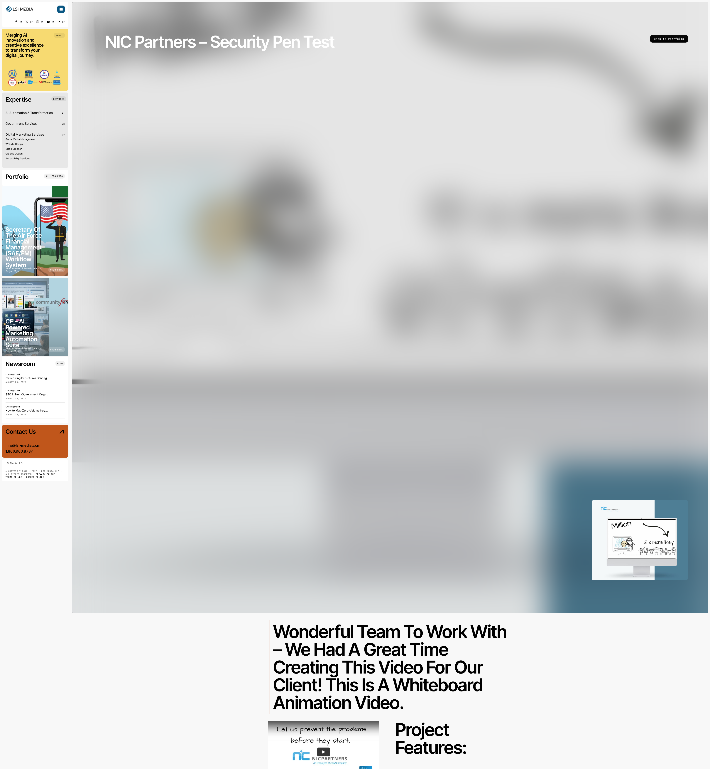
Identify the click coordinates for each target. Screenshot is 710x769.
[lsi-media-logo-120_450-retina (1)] (19, 7)
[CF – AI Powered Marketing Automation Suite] (35, 317)
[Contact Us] (58, 442)
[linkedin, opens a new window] (61, 21)
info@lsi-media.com (23, 445)
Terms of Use (14, 477)
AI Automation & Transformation (29, 113)
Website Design (14, 143)
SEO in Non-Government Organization (31, 394)
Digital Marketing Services (25, 134)
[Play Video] (323, 752)
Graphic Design (14, 153)
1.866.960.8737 (19, 451)
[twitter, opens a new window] (29, 21)
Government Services (21, 123)
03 (63, 134)
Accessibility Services (18, 158)
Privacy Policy (45, 474)
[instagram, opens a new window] (39, 21)
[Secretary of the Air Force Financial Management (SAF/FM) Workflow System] (35, 231)
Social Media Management (21, 139)
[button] (59, 35)
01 (63, 112)
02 (63, 123)
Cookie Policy (35, 477)
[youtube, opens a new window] (50, 21)
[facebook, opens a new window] (18, 21)
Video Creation (14, 148)
